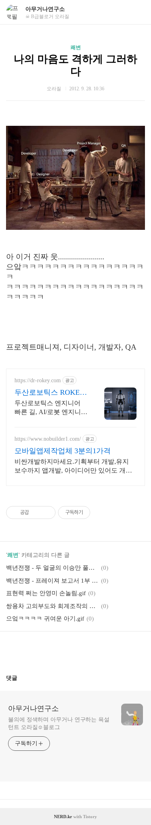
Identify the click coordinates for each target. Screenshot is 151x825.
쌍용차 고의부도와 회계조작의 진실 (52, 606)
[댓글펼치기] (20, 678)
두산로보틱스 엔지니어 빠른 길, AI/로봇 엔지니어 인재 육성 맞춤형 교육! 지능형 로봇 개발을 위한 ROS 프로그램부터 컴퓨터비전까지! (50, 408)
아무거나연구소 (45, 9)
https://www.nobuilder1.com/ (47, 439)
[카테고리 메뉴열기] (137, 12)
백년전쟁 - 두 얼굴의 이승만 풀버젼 (52, 568)
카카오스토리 (75, 649)
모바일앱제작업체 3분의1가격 (62, 451)
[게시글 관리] (46, 512)
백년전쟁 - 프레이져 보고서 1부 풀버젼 (52, 580)
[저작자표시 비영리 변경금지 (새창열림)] (101, 512)
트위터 (95, 649)
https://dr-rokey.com (37, 380)
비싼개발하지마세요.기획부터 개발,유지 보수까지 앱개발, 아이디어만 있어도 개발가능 (73, 466)
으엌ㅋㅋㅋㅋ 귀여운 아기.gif (45, 618)
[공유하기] (36, 512)
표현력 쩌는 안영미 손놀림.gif (46, 593)
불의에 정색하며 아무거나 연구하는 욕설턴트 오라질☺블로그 (59, 723)
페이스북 (56, 649)
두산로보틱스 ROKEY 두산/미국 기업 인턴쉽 (50, 392)
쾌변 (75, 47)
